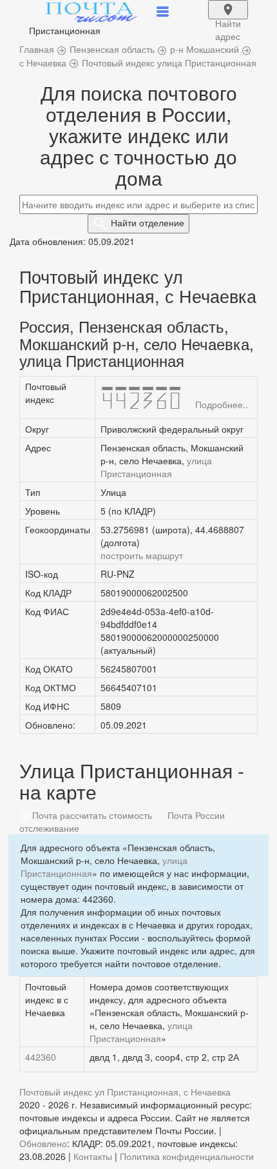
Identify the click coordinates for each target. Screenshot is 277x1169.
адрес (228, 18)
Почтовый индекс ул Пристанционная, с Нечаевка (125, 1091)
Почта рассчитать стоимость (91, 815)
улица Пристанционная (156, 467)
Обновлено (43, 1143)
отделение (147, 222)
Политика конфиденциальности (187, 1156)
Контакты (92, 1156)
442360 (40, 1056)
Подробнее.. (221, 404)
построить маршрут (141, 555)
